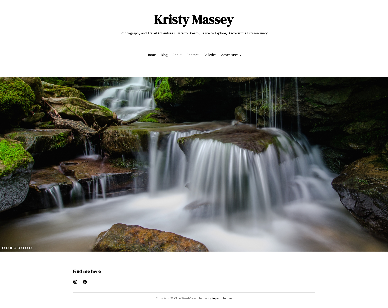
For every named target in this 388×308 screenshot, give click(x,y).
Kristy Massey (194, 19)
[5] (18, 248)
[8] (30, 248)
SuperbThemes (222, 298)
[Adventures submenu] (240, 55)
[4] (15, 248)
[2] (7, 248)
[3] (11, 248)
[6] (22, 248)
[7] (26, 248)
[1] (3, 248)
